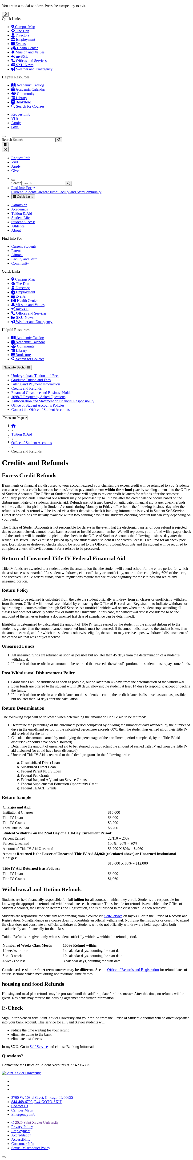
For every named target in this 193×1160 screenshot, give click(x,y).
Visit (14, 119)
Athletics (17, 226)
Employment (25, 39)
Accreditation (21, 1135)
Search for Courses (29, 106)
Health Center (27, 48)
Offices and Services (31, 61)
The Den (22, 31)
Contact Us (19, 1106)
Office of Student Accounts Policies (37, 405)
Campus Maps (22, 1110)
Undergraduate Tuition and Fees (35, 376)
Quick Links (24, 196)
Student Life (20, 218)
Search (7, 139)
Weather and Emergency (33, 69)
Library (21, 98)
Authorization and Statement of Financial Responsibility (52, 401)
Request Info (20, 114)
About (16, 230)
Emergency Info (23, 1114)
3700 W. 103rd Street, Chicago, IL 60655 (42, 1097)
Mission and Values (29, 52)
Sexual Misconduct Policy (30, 1148)
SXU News (24, 65)
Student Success (23, 222)
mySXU (21, 56)
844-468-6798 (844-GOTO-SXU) (36, 1102)
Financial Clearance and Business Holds (41, 393)
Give (15, 127)
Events (20, 44)
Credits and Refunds (26, 388)
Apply (16, 123)
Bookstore (23, 102)
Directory (22, 35)
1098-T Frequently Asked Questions (38, 397)
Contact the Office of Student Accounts (40, 410)
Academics (19, 209)
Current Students (23, 192)
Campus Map (24, 27)
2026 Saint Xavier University (35, 1122)
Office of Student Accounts (31, 443)
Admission (19, 205)
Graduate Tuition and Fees (31, 380)
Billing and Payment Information (35, 384)
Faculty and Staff (71, 192)
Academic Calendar (30, 89)
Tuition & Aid (21, 213)
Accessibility (20, 1139)
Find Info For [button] (21, 188)
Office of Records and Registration (133, 970)
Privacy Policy (22, 1127)
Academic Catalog (30, 85)
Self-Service (113, 916)
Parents (41, 192)
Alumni (52, 192)
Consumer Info (22, 1144)
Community (25, 94)
